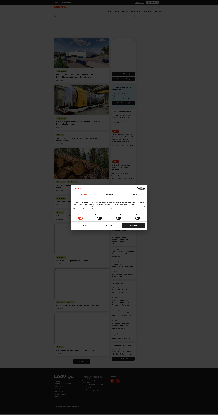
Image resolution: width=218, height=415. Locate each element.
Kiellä (84, 225)
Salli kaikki (133, 225)
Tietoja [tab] (135, 194)
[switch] (99, 218)
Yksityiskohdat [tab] (109, 194)
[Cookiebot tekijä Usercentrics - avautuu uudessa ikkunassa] (138, 188)
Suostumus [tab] (83, 194)
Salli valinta (109, 225)
